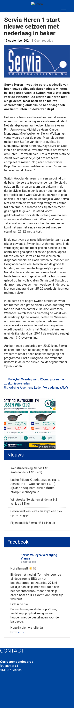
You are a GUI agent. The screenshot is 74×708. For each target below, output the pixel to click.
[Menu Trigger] (63, 11)
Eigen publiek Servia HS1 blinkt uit (32, 523)
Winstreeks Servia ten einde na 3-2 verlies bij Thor (33, 501)
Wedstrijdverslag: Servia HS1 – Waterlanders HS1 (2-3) (30, 470)
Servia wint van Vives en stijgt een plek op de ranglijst (36, 513)
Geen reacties (43, 40)
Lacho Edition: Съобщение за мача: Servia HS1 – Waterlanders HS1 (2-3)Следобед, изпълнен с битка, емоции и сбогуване (35, 486)
